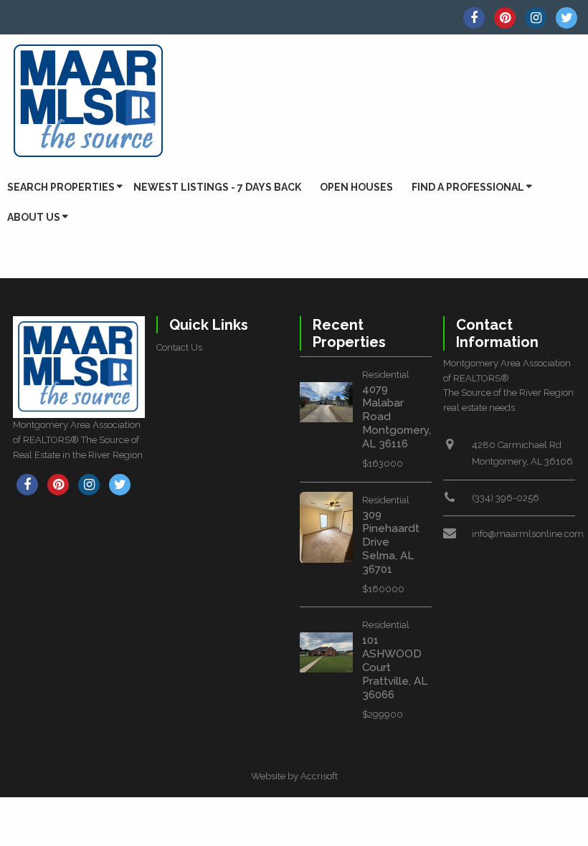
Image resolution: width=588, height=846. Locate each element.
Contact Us (179, 347)
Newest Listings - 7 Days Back (217, 187)
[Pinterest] (505, 18)
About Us (33, 217)
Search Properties (61, 187)
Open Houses (356, 187)
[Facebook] (474, 18)
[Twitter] (566, 18)
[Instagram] (535, 18)
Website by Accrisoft (294, 776)
